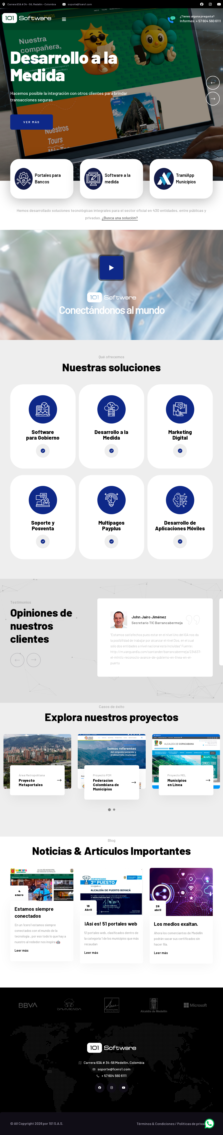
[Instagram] (210, 4)
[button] (213, 83)
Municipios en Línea (102, 782)
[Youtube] (219, 4)
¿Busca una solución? (120, 217)
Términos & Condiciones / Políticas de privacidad (175, 1124)
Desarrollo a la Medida (111, 435)
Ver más (31, 123)
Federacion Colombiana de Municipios (31, 784)
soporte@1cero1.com (80, 4)
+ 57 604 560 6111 (114, 1075)
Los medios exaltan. (176, 924)
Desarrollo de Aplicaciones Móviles (180, 525)
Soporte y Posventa (42, 525)
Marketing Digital (180, 435)
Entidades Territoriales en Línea (180, 784)
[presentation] (17, 660)
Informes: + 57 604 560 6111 (200, 21)
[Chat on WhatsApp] (209, 1123)
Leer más (22, 950)
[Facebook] (201, 4)
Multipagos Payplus (111, 525)
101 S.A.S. (56, 1123)
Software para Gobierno (42, 435)
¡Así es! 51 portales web (110, 924)
